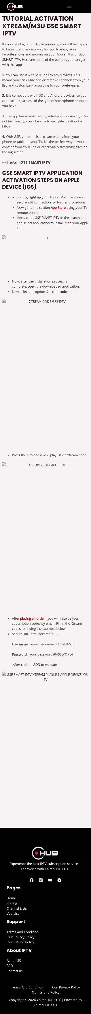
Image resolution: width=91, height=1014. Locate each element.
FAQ (10, 965)
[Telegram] (59, 880)
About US (14, 960)
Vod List (13, 913)
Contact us (15, 971)
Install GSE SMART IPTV (29, 162)
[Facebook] (32, 880)
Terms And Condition (23, 932)
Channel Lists (17, 908)
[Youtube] (50, 880)
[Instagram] (41, 880)
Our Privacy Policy (20, 937)
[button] (69, 5)
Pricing (12, 903)
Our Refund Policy (20, 942)
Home (11, 898)
